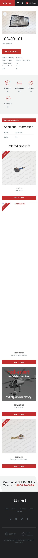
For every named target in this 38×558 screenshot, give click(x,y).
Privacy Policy (19, 543)
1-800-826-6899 (24, 485)
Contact (19, 512)
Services (14, 509)
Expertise (23, 509)
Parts (6, 509)
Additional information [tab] (11, 120)
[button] (19, 14)
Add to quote (11, 52)
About (31, 509)
